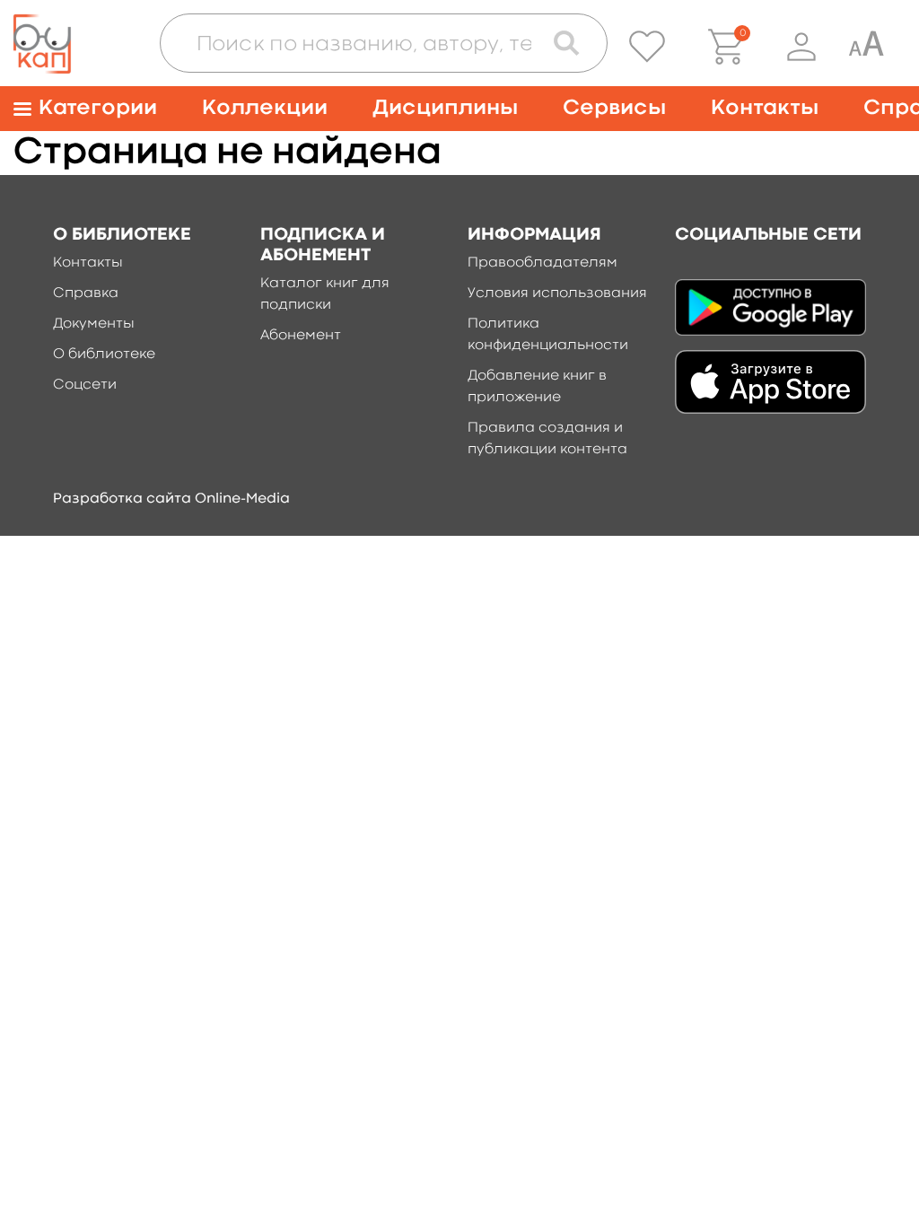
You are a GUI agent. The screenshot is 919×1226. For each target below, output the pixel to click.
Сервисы (614, 108)
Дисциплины (445, 108)
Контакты (764, 108)
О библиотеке (104, 354)
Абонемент (300, 335)
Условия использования (557, 293)
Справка (85, 293)
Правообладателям (542, 263)
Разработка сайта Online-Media (171, 499)
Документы (94, 324)
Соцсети (85, 385)
